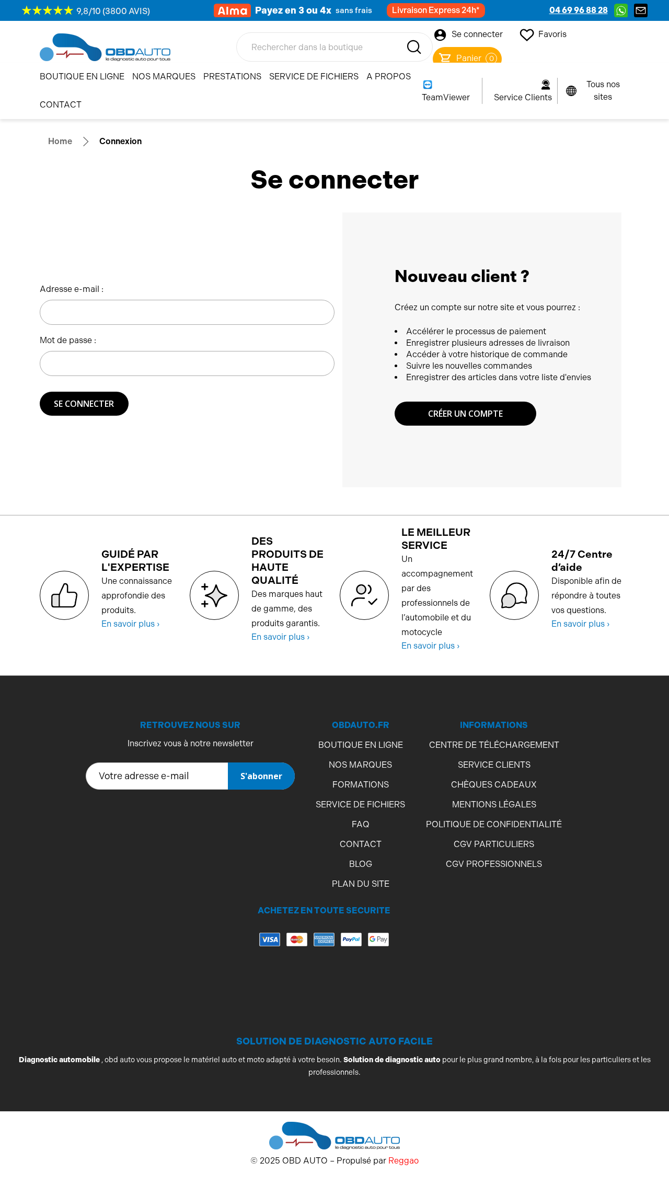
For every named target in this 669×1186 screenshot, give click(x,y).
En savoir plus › (130, 624)
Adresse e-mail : (71, 289)
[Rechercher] (413, 47)
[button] (324, 981)
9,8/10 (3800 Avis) (113, 11)
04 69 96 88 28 (578, 10)
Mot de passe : (68, 340)
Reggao (403, 1161)
